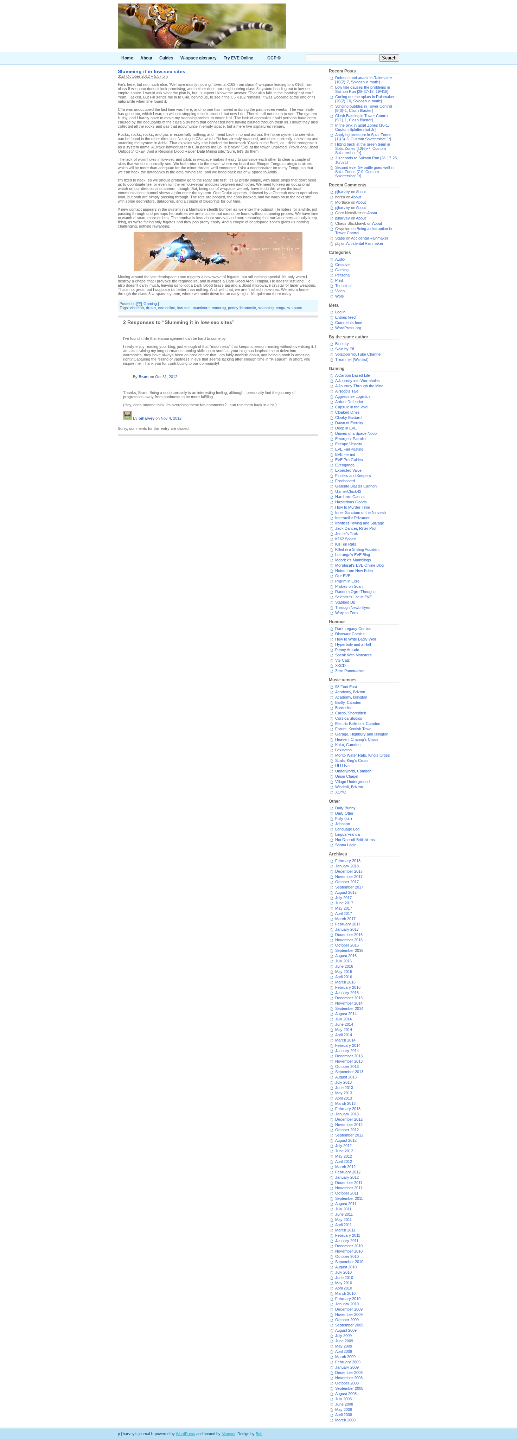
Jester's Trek (346, 533)
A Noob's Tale (346, 391)
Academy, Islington (351, 697)
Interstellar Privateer (352, 518)
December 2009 (349, 1309)
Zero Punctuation (349, 671)
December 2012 (349, 1119)
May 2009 (343, 1346)
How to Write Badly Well (355, 639)
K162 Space (345, 539)
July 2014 (343, 1019)
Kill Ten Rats (345, 544)
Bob (259, 1434)
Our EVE (342, 576)
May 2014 (343, 1029)
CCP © (274, 58)
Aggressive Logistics (353, 396)
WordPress (185, 1434)
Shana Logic (345, 845)
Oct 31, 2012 (166, 377)
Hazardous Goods (351, 502)
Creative (342, 264)
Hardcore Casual (349, 497)
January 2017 (347, 929)
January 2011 (346, 1241)
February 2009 (347, 1362)
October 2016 (347, 945)
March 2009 (345, 1357)
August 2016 (346, 956)
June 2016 (344, 966)
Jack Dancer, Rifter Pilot (355, 528)
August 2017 (346, 892)
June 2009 (344, 1341)
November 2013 (349, 1061)
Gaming (150, 303)
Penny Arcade (347, 650)
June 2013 (344, 1087)
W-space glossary (198, 58)
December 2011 (348, 1182)
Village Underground (352, 781)
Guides (166, 58)
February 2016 (347, 987)
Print (339, 280)
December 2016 (349, 934)
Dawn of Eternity (349, 423)
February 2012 (347, 1172)
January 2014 (347, 1051)
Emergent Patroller (351, 439)
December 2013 (349, 1056)
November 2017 (349, 876)
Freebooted (345, 481)
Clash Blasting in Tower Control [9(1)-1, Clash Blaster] (361, 118)
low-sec (184, 308)
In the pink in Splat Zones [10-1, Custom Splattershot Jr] (362, 127)
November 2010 (349, 1251)
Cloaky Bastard (348, 417)
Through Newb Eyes (352, 607)
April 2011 (343, 1225)
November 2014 (349, 1003)
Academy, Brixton (350, 692)
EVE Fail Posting (349, 449)
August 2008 (346, 1394)
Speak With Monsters (353, 655)
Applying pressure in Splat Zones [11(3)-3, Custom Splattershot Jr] (363, 137)
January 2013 (347, 1114)
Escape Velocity (348, 444)
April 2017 (343, 913)
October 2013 (347, 1066)
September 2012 (349, 1135)
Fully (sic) (343, 818)
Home (127, 58)
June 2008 (344, 1404)
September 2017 (349, 887)
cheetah (137, 308)
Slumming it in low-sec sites (151, 71)
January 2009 (347, 1367)
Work (339, 296)
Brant (144, 377)
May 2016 (343, 971)
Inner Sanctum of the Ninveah (360, 512)
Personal (342, 275)
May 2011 (343, 1219)
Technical (343, 286)
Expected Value (348, 470)
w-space (294, 308)
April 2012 (343, 1161)
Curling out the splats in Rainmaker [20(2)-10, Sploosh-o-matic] (365, 99)
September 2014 (349, 1008)
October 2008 (347, 1383)
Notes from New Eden (354, 570)
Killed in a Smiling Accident (357, 549)
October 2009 (347, 1320)
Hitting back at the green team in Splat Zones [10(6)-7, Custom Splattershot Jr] (362, 148)
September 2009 (349, 1325)
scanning (266, 308)
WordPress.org (348, 328)
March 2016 (345, 982)
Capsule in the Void (351, 407)
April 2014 (343, 1035)
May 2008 (343, 1409)
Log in (340, 312)
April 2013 (343, 1098)
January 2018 (347, 866)
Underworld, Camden (353, 771)
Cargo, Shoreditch (350, 713)
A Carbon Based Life (352, 375)
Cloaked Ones (347, 412)
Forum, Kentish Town (353, 729)
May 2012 (343, 1156)
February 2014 (347, 1045)
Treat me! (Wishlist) (352, 359)
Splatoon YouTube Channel (358, 354)
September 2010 (349, 1262)
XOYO (340, 792)
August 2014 (346, 1014)
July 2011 (343, 1209)
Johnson (342, 824)
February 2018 (347, 861)
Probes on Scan (349, 586)
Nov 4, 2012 (171, 418)
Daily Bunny (345, 808)
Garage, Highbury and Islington (361, 734)
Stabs (340, 238)
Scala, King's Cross (352, 760)
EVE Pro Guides (349, 460)
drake (151, 308)
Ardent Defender (349, 402)
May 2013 (343, 1093)
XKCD (340, 665)
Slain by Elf (344, 349)
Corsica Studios (348, 718)
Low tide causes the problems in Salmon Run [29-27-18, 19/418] (362, 89)
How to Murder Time (352, 507)
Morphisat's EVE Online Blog (359, 565)
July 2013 (343, 1082)
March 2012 (345, 1167)
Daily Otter (344, 813)
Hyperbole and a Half (353, 644)
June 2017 (344, 903)
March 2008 (345, 1420)
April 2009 (343, 1351)
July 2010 (343, 1272)
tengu (280, 308)
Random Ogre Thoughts (356, 592)
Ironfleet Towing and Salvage (359, 523)
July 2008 (343, 1399)
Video (340, 291)
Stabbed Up (345, 602)
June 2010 (344, 1277)
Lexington (343, 750)
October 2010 (347, 1256)
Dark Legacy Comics (353, 628)
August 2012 (346, 1140)
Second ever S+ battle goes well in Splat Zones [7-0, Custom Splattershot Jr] (364, 171)
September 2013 (349, 1072)
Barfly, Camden (348, 702)
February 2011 (347, 1235)
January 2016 (347, 993)
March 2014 (345, 1040)
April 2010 (343, 1288)
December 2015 (349, 998)
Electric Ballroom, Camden (357, 723)
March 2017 (345, 919)
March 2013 (345, 1103)
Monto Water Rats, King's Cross (362, 755)
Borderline (343, 708)
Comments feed (348, 322)
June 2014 (344, 1024)
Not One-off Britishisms (355, 840)
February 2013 (347, 1109)
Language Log (347, 829)
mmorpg (219, 308)
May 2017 (343, 908)
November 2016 (349, 940)
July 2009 (343, 1335)
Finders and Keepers (353, 475)
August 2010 (346, 1267)
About (146, 58)
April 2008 (343, 1415)
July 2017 (343, 898)
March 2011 (345, 1230)
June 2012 (344, 1151)
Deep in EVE (346, 428)
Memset (228, 1434)
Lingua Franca (347, 834)
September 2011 (349, 1198)
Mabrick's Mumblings (353, 560)
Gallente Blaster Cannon (356, 486)
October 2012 (347, 1130)
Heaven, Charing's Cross (356, 739)
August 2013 (346, 1077)
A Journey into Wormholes (357, 380)
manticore (201, 308)
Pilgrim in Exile (347, 581)
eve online (166, 308)
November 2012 (349, 1124)
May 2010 (343, 1283)
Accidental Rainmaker (369, 238)
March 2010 (345, 1293)
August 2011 (345, 1204)
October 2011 (346, 1193)
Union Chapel (346, 776)
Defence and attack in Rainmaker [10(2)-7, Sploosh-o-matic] (363, 80)
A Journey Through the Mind (359, 386)
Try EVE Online (238, 58)
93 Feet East (346, 687)
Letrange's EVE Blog (352, 555)
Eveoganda (345, 465)
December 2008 (349, 1372)
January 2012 (347, 1177)
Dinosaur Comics (350, 634)
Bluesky (342, 344)
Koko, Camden (347, 745)
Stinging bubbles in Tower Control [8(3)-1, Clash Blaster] (363, 108)
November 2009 (349, 1314)
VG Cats (342, 660)
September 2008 (349, 1388)
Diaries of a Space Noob (356, 433)
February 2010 (347, 1299)
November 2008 (349, 1378)
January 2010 (347, 1304)
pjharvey (146, 418)
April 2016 (343, 977)
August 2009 (346, 1330)
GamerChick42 (348, 491)
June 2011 (344, 1214)
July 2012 (343, 1146)
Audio (340, 259)
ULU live (342, 766)
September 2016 (349, 950)
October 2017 (347, 882)
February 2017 (347, 924)
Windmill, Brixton (349, 787)
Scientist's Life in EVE (353, 597)
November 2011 (348, 1188)
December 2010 (349, 1246)
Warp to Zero (346, 613)
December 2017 (349, 871)
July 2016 (343, 961)
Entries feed (345, 317)
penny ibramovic (242, 308)
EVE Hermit (345, 454)
